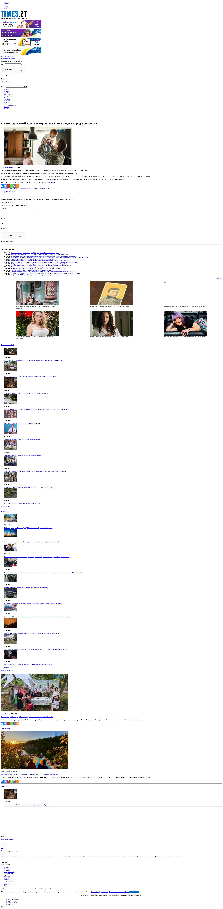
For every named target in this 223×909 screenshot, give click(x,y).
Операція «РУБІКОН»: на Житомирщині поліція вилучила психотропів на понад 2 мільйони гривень (41, 275)
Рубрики (6, 102)
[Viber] (14, 186)
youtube (6, 7)
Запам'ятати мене (7, 76)
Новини (6, 91)
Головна (6, 89)
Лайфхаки (7, 99)
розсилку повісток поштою (47, 182)
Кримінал (7, 100)
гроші (19, 188)
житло (36, 188)
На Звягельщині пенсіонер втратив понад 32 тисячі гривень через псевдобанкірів (35, 267)
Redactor (7, 714)
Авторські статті (9, 94)
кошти (42, 188)
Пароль (3, 64)
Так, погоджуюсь (133, 892)
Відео (5, 97)
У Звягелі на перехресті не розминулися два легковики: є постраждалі (31, 270)
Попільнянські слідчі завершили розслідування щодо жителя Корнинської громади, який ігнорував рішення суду (44, 256)
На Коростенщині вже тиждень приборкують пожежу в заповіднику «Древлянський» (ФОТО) (39, 264)
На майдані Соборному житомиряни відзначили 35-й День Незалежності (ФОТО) (28, 487)
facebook (6, 2)
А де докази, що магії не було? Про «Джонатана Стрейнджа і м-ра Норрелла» (27, 393)
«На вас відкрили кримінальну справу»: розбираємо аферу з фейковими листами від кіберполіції (33, 360)
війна (5, 188)
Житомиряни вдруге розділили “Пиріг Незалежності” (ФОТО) (22, 455)
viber (5, 8)
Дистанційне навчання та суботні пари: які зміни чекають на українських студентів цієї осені (38, 268)
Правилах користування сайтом (119, 892)
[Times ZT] (111, 15)
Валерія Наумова (10, 167)
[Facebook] (2, 186)
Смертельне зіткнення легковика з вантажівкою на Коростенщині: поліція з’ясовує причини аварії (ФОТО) (43, 271)
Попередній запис (9, 191)
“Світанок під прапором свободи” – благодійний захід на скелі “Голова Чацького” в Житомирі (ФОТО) (31, 774)
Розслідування (12, 105)
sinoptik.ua (10, 851)
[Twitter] (5, 186)
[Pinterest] (8, 186)
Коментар (3, 208)
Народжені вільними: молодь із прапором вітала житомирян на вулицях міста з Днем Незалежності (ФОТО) (36, 409)
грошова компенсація (27, 188)
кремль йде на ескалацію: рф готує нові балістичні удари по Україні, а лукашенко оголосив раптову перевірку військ (45, 273)
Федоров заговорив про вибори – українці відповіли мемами (22, 439)
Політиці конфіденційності (99, 892)
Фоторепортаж (8, 96)
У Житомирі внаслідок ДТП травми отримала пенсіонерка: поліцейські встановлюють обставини (40, 260)
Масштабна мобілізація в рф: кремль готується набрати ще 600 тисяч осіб (32, 259)
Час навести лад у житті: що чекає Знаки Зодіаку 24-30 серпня (22, 423)
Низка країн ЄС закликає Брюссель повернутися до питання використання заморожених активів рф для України (44, 262)
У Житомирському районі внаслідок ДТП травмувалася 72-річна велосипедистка (35, 253)
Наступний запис (9, 193)
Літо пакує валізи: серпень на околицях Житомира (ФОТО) (22, 503)
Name (2, 218)
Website (3, 228)
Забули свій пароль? (7, 82)
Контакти (7, 108)
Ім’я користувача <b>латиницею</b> (12, 61)
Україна (46, 188)
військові (9, 188)
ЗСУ (39, 188)
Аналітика (7, 93)
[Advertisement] (111, 116)
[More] (18, 186)
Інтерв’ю (10, 103)
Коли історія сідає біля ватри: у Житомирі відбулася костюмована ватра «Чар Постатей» (30, 376)
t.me (5, 5)
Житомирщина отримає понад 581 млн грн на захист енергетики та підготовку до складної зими (39, 254)
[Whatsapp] (11, 186)
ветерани (15, 188)
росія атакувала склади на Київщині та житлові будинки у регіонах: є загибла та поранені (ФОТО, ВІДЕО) (42, 265)
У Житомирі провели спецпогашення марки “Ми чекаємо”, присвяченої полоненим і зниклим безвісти (35, 471)
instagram (6, 3)
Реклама (6, 107)
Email (2, 223)
